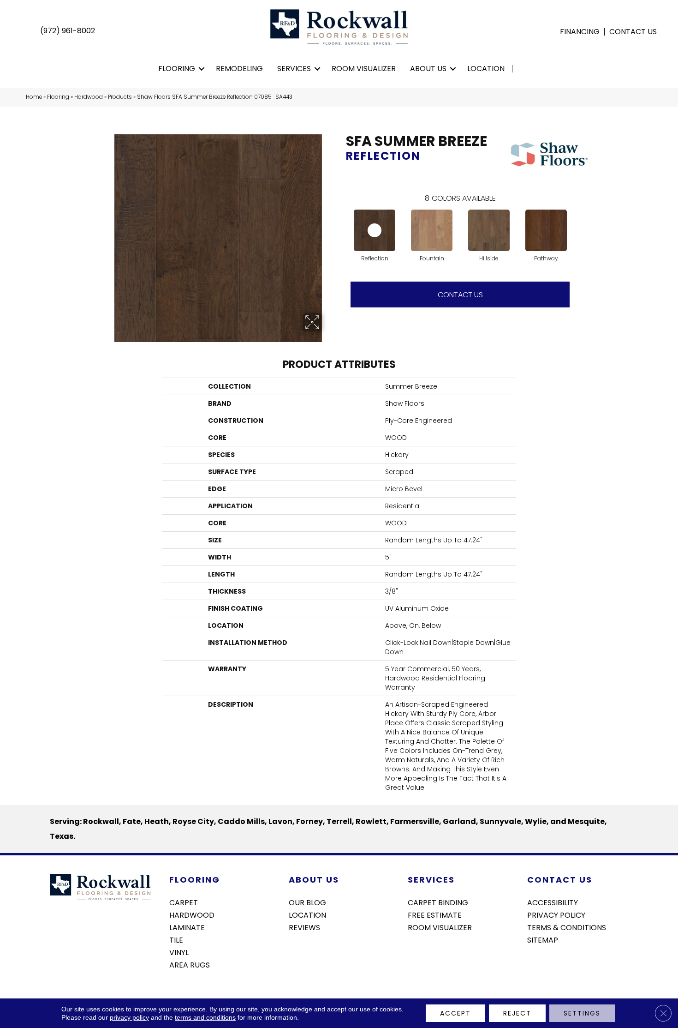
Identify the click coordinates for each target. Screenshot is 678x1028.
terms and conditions (205, 1017)
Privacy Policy (556, 914)
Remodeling (239, 68)
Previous (341, 221)
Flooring (176, 68)
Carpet (183, 902)
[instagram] (550, 964)
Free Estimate (435, 914)
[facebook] (534, 964)
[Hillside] (489, 230)
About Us (428, 68)
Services (294, 68)
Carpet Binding (438, 902)
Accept (455, 1013)
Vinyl (179, 951)
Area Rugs (189, 964)
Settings (582, 1013)
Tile (176, 939)
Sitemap (542, 939)
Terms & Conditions (566, 927)
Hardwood (88, 97)
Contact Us (633, 32)
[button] (201, 69)
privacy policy (129, 1017)
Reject (517, 1013)
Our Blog (307, 902)
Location (486, 68)
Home (34, 97)
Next (579, 221)
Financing (580, 32)
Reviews (304, 927)
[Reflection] (374, 230)
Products (120, 97)
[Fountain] (432, 230)
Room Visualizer (364, 68)
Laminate (187, 927)
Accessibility (552, 902)
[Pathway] (546, 230)
